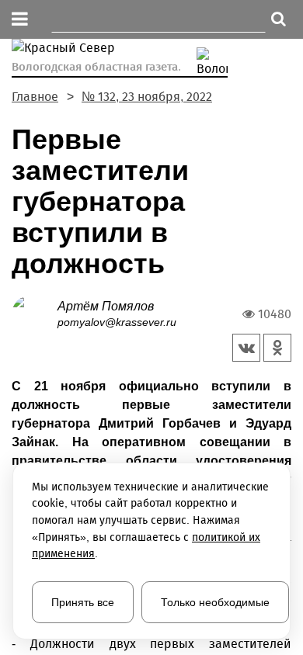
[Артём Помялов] (34, 313)
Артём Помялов (105, 306)
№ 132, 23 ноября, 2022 (147, 96)
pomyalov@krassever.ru (116, 322)
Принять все (82, 602)
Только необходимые (215, 602)
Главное (35, 96)
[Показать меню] (20, 19)
